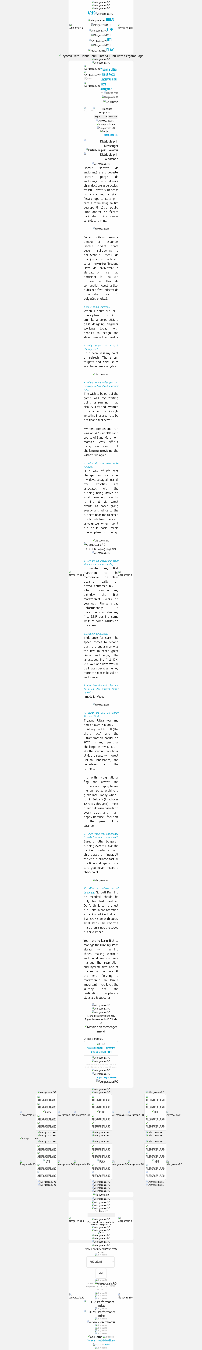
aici (114, 549)
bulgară (89, 298)
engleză (102, 298)
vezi (108, 1249)
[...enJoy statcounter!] (112, 1286)
